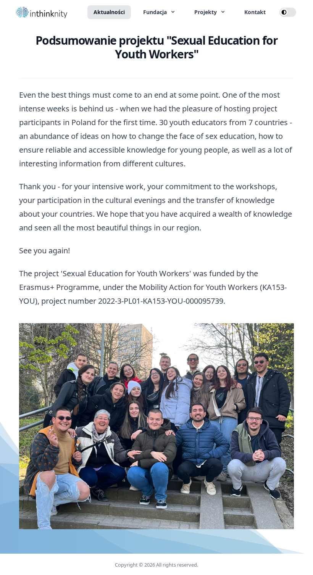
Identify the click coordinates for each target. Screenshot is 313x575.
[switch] (287, 12)
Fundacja (155, 12)
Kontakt (255, 12)
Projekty (206, 12)
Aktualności (109, 12)
